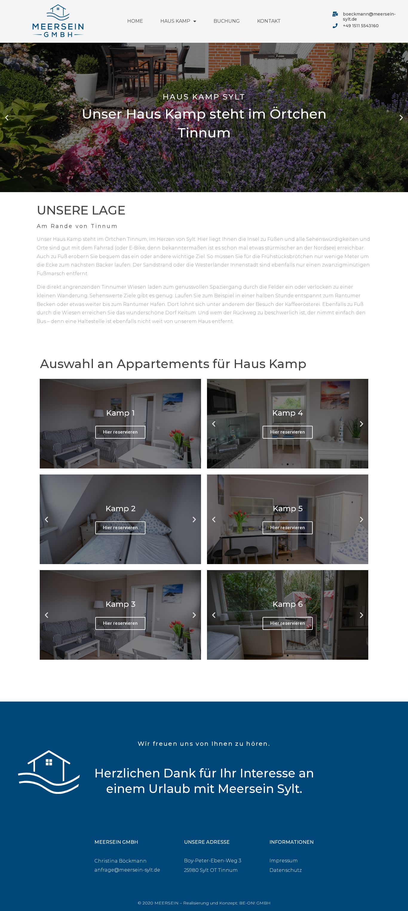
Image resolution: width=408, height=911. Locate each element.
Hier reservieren (120, 432)
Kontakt (269, 21)
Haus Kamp (175, 21)
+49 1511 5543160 (361, 25)
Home (135, 21)
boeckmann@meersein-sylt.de (369, 16)
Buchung (227, 21)
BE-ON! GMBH (255, 903)
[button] (199, 188)
